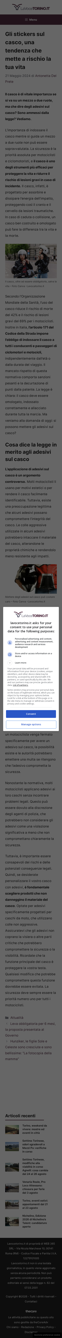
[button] (31, 662)
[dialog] (31, 669)
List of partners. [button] (20, 685)
